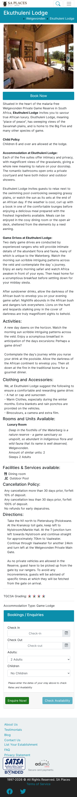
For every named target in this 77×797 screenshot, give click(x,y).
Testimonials (13, 729)
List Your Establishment (21, 744)
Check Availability (57, 700)
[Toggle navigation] (69, 3)
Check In (13, 627)
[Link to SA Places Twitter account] (23, 792)
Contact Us (12, 740)
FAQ (7, 750)
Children (13, 666)
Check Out (14, 640)
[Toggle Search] (58, 4)
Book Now (38, 96)
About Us (11, 724)
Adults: (12, 652)
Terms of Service (38, 784)
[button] (9, 58)
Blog (7, 735)
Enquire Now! (17, 700)
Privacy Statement (17, 755)
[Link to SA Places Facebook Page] (10, 792)
